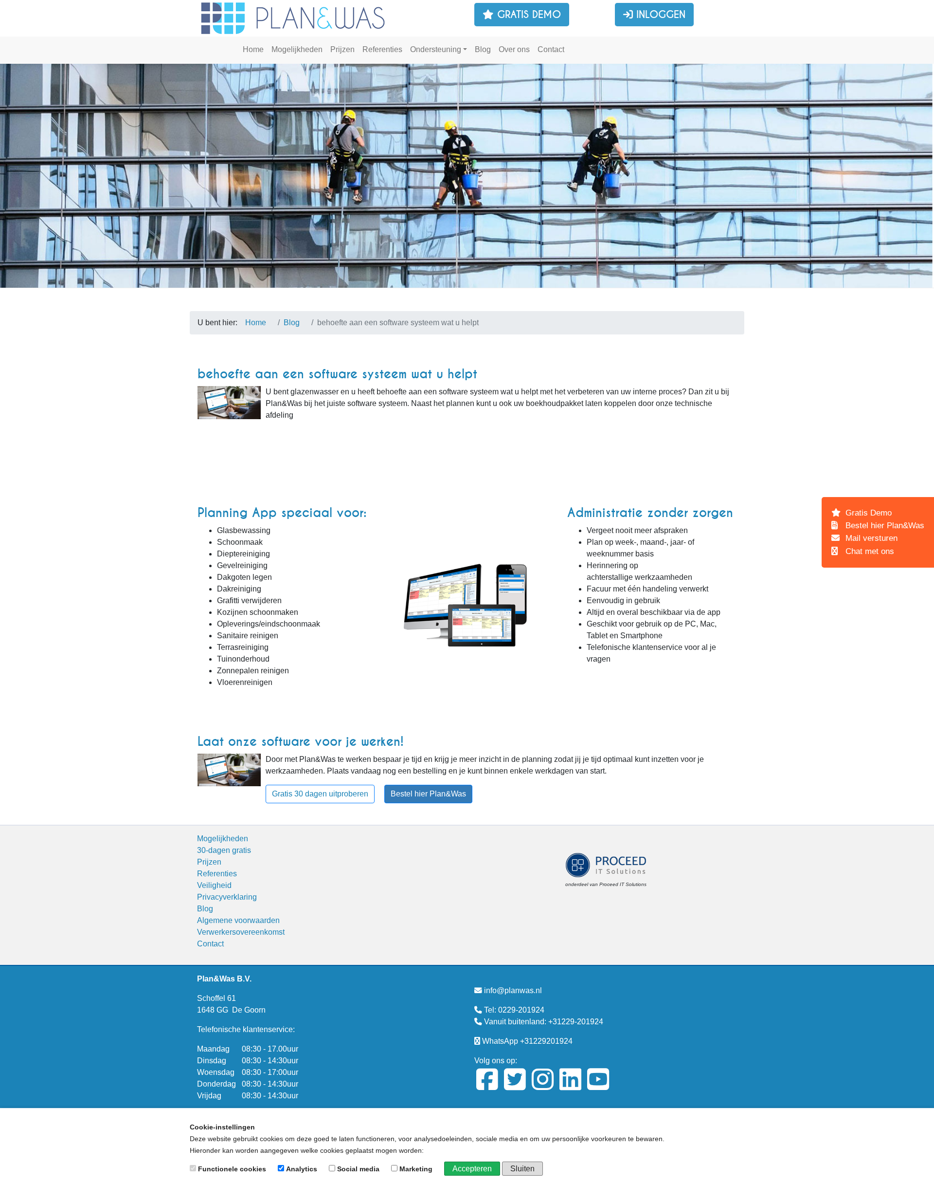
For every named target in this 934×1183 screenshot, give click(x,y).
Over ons (514, 49)
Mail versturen (870, 538)
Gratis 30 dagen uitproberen (320, 794)
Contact (551, 49)
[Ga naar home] (294, 18)
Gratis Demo (867, 513)
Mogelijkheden (297, 49)
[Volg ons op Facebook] (487, 1086)
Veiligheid (214, 885)
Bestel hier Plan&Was (428, 794)
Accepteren (472, 1169)
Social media (358, 1169)
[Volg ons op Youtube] (598, 1086)
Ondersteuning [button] (435, 49)
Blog (483, 49)
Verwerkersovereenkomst (241, 932)
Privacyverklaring (227, 897)
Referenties (382, 49)
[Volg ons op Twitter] (515, 1086)
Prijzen (342, 49)
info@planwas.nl (513, 990)
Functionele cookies (232, 1169)
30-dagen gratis (600, 49)
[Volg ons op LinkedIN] (570, 1086)
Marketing (415, 1169)
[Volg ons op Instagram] (543, 1086)
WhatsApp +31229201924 (527, 1041)
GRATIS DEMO (527, 14)
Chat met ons (868, 551)
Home (253, 49)
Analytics (301, 1169)
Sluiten (522, 1169)
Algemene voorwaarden (238, 920)
